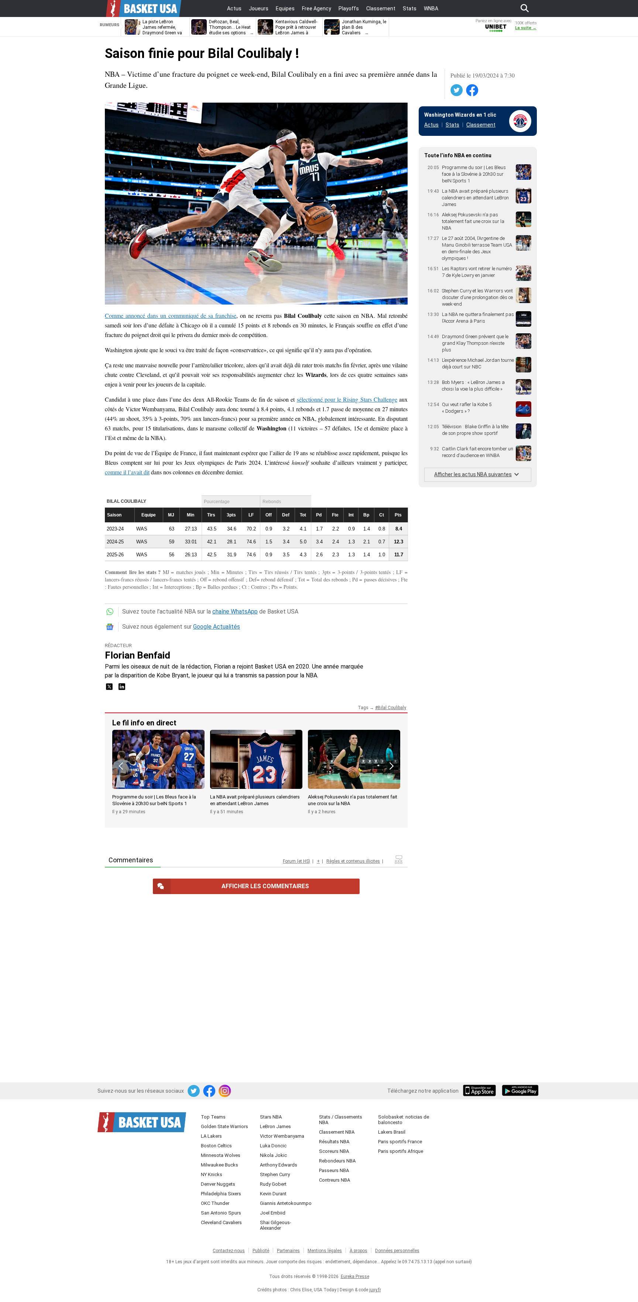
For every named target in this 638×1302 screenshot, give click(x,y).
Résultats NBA (334, 1141)
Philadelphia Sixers (221, 1193)
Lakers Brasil (391, 1132)
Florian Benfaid (137, 655)
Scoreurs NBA (334, 1151)
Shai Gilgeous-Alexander (275, 1225)
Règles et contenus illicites (353, 861)
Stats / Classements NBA (340, 1119)
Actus (431, 125)
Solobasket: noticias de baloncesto (403, 1119)
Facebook (472, 90)
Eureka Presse (355, 1276)
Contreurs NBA (334, 1180)
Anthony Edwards (278, 1165)
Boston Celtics (216, 1145)
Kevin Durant (273, 1193)
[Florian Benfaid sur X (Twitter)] (110, 689)
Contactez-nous (229, 1250)
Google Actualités (216, 626)
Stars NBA (271, 1117)
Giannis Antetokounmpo (286, 1203)
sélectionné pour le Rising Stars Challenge (347, 399)
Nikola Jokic (273, 1155)
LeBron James (275, 1126)
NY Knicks (211, 1174)
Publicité (261, 1250)
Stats (452, 125)
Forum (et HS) (296, 861)
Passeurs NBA (334, 1170)
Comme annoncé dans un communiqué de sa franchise (170, 315)
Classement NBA (336, 1132)
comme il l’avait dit (127, 472)
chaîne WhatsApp (235, 611)
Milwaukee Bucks (219, 1165)
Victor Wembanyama (282, 1136)
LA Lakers (211, 1136)
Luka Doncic (273, 1145)
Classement (480, 125)
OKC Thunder (215, 1203)
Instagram (225, 1091)
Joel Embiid (272, 1213)
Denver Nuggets (218, 1184)
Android (519, 1091)
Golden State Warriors (224, 1126)
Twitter (457, 90)
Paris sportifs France (400, 1141)
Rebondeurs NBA (337, 1161)
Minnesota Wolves (220, 1155)
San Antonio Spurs (221, 1213)
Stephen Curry (275, 1174)
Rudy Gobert (273, 1184)
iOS (480, 1091)
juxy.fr (375, 1289)
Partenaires (288, 1250)
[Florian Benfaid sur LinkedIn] (121, 689)
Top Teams (213, 1117)
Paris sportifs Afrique (400, 1151)
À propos (358, 1250)
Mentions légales (325, 1250)
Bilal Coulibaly (392, 707)
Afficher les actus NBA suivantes (473, 474)
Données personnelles (397, 1250)
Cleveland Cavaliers (221, 1222)
